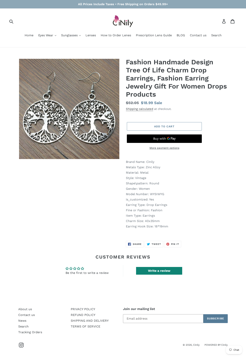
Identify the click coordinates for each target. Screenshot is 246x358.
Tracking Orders (30, 332)
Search (23, 326)
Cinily (196, 344)
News (22, 320)
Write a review (159, 271)
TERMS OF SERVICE (85, 326)
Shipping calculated (139, 109)
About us (25, 309)
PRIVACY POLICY (83, 309)
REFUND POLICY (83, 315)
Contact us (26, 315)
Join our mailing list (139, 309)
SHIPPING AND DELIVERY (90, 320)
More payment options (164, 147)
